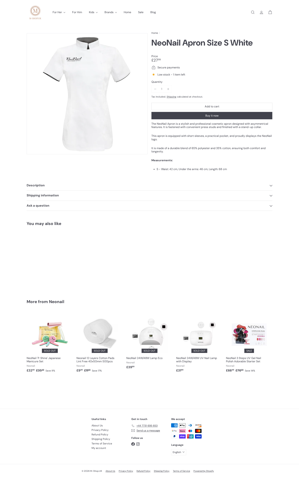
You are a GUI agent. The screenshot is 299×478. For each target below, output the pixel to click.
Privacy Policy (100, 430)
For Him (77, 12)
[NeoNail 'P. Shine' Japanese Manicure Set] (50, 343)
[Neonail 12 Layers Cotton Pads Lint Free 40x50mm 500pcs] (99, 343)
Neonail (56, 301)
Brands (109, 12)
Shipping (171, 96)
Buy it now (212, 115)
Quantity (156, 81)
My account (99, 448)
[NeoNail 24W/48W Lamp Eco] (149, 342)
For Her (58, 12)
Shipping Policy (101, 439)
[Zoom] (87, 93)
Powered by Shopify (203, 471)
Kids (92, 12)
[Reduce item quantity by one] (155, 89)
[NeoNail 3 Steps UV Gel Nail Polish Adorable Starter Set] (249, 343)
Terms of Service (102, 443)
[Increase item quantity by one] (168, 89)
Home (127, 12)
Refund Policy (100, 434)
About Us (97, 425)
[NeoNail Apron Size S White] (46, 260)
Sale (140, 12)
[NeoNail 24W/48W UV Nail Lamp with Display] (199, 343)
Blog (153, 12)
